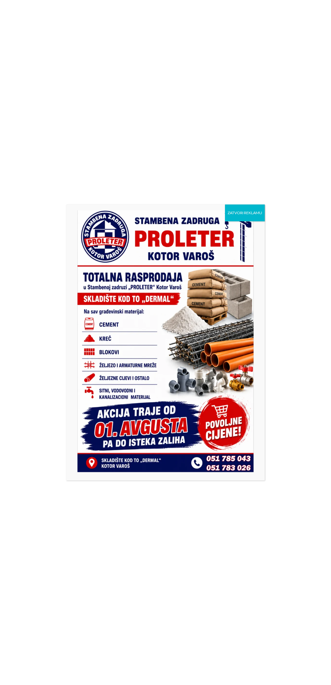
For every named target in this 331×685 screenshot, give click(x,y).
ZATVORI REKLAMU (245, 212)
